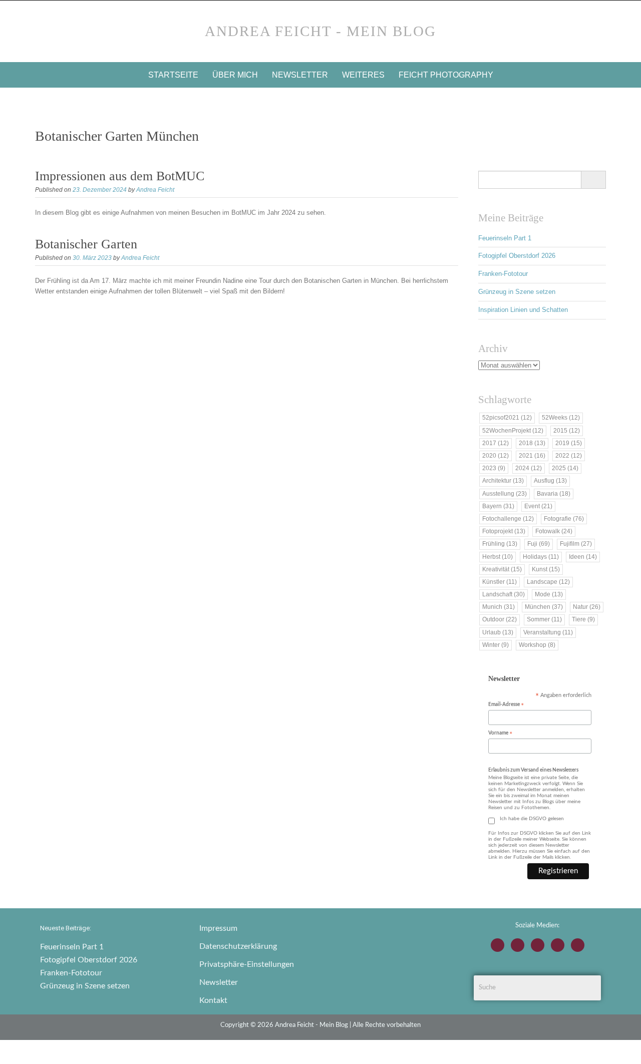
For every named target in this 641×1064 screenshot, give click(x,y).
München (544, 606)
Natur (586, 606)
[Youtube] (537, 945)
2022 (568, 455)
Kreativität (502, 569)
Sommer (544, 619)
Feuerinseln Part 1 (504, 238)
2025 (565, 468)
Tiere (583, 619)
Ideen (583, 556)
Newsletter (300, 75)
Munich (498, 606)
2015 (566, 430)
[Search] (593, 180)
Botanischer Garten (86, 244)
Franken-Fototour (503, 273)
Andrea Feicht (155, 189)
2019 (568, 443)
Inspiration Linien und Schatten (523, 309)
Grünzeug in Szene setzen (516, 291)
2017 (495, 443)
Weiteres (363, 75)
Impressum (218, 928)
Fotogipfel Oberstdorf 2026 (516, 255)
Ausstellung (504, 493)
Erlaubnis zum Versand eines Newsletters (533, 770)
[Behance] (557, 945)
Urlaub (497, 632)
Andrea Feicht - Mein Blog (320, 31)
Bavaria (553, 493)
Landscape (548, 581)
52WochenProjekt (512, 430)
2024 (528, 468)
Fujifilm (576, 543)
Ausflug (550, 480)
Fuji (538, 543)
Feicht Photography (446, 75)
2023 (493, 468)
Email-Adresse (506, 705)
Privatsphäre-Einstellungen (246, 964)
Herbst (497, 556)
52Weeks (561, 417)
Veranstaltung (548, 632)
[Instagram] (497, 945)
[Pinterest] (577, 945)
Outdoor (499, 619)
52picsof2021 (507, 417)
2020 (495, 455)
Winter (495, 644)
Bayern (498, 506)
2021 (532, 455)
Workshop (537, 644)
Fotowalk (553, 531)
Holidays (541, 556)
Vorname (500, 734)
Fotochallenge (508, 518)
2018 (532, 443)
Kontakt (213, 1000)
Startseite (173, 75)
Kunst (546, 569)
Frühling (499, 543)
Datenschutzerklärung (238, 946)
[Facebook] (517, 945)
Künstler (499, 581)
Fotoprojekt (503, 531)
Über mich (235, 75)
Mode (549, 594)
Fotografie (564, 518)
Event (538, 506)
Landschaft (503, 594)
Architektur (503, 480)
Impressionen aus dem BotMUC (119, 176)
